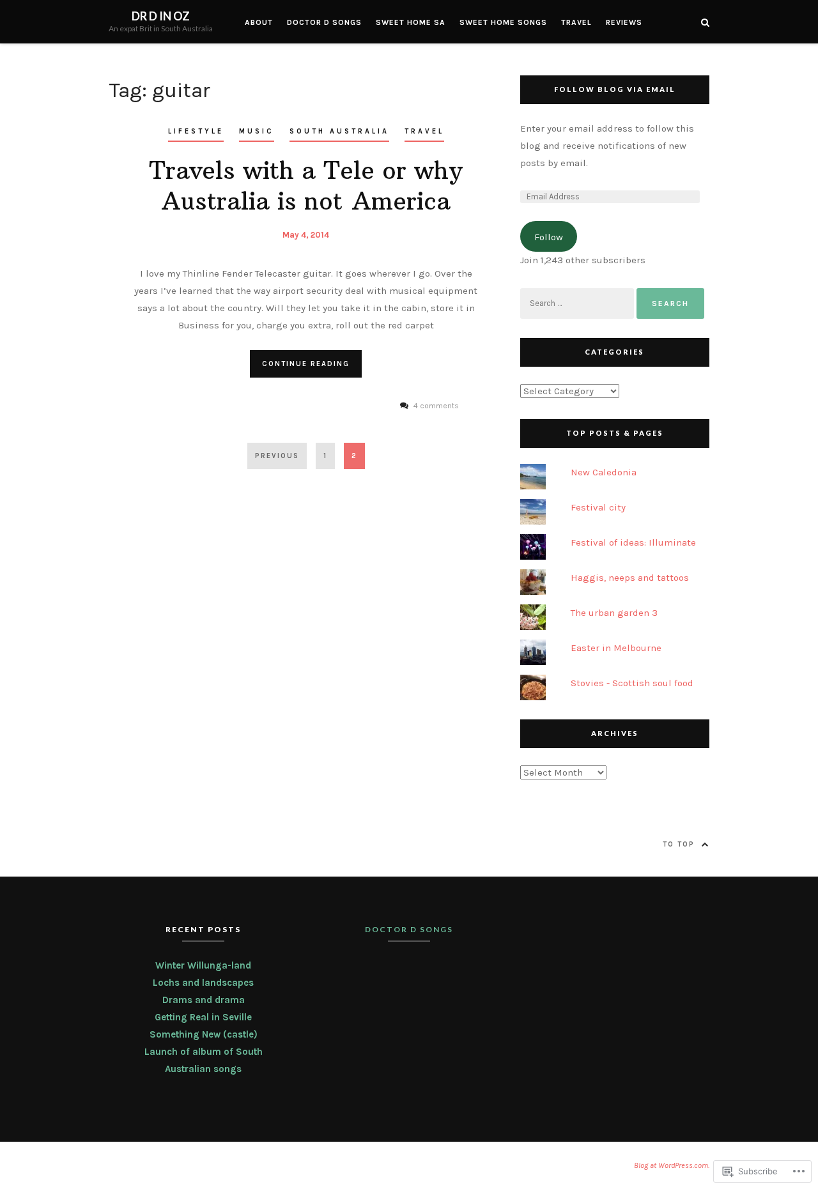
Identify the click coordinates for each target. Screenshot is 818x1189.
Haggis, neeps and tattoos (630, 577)
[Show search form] (705, 21)
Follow (548, 237)
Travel (576, 22)
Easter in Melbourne (616, 648)
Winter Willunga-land (203, 965)
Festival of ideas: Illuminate (633, 542)
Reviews (624, 22)
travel (424, 131)
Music (256, 131)
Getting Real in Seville (203, 1017)
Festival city (598, 507)
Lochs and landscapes (203, 982)
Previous (277, 456)
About (259, 22)
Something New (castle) (204, 1034)
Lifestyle (196, 131)
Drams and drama (203, 1000)
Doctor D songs (324, 22)
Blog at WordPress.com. (671, 1165)
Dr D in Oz (161, 16)
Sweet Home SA (410, 22)
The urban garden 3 (614, 612)
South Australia (339, 131)
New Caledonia (604, 472)
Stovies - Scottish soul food (632, 683)
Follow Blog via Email (614, 89)
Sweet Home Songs (503, 22)
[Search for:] (578, 303)
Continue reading (306, 364)
